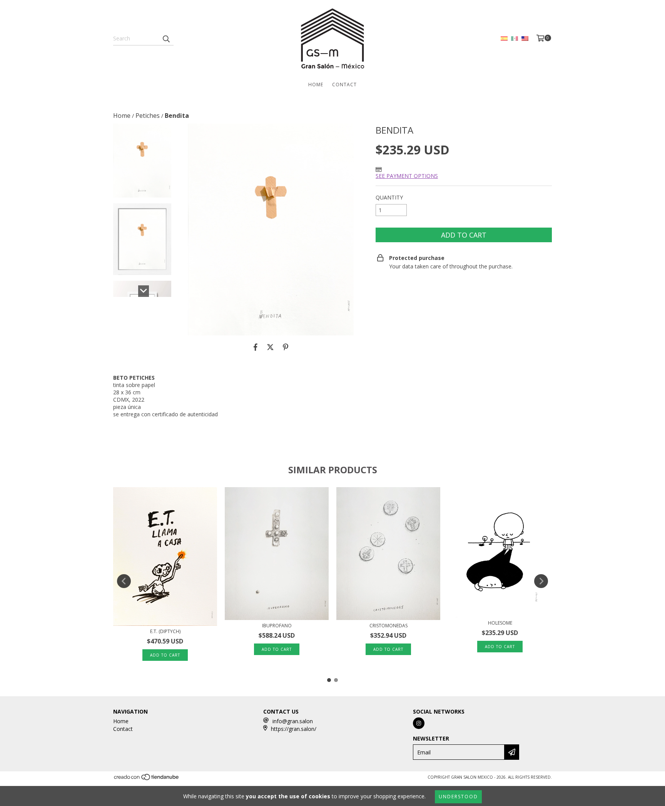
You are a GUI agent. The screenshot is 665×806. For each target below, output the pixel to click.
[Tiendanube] (146, 779)
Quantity (389, 197)
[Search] (166, 38)
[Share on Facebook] (255, 347)
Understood (458, 796)
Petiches (147, 115)
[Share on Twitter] (270, 347)
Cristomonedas (388, 625)
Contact (344, 84)
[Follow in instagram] (418, 723)
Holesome (500, 623)
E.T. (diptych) (165, 631)
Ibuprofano (277, 625)
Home (315, 84)
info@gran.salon (292, 721)
